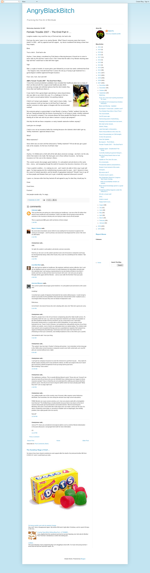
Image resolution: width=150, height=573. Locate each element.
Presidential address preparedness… (110, 165)
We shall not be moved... (106, 124)
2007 (99, 83)
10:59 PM (34, 416)
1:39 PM (34, 222)
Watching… (102, 95)
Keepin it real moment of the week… (110, 167)
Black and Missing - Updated (107, 106)
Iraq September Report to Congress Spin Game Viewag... (109, 178)
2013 (99, 67)
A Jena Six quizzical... (105, 137)
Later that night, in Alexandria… (108, 129)
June (101, 210)
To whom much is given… (106, 175)
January (102, 223)
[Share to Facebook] (54, 200)
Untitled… (31, 543)
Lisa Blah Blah (36, 265)
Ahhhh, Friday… (104, 126)
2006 (99, 226)
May (100, 212)
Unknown (34, 210)
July (100, 207)
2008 (99, 80)
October (101, 90)
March (101, 218)
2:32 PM (34, 237)
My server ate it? (104, 172)
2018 (99, 55)
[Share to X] (52, 200)
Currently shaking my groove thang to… (111, 153)
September (102, 93)
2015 (99, 62)
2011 (99, 73)
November (102, 88)
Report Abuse (101, 234)
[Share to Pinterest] (56, 200)
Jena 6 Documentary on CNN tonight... (110, 134)
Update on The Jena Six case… (108, 159)
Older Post (85, 440)
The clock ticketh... (104, 113)
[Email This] (47, 200)
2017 (99, 57)
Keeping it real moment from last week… (111, 121)
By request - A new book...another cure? (111, 108)
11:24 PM (34, 433)
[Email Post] (43, 200)
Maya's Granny (36, 228)
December (102, 85)
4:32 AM (34, 338)
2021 (99, 47)
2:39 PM (34, 387)
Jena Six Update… (104, 139)
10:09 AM (34, 369)
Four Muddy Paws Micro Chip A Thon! (110, 111)
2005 (99, 229)
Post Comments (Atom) (42, 443)
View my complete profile (113, 34)
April (100, 215)
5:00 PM (34, 308)
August (101, 205)
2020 (99, 49)
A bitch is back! (103, 199)
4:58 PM (34, 277)
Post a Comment (34, 437)
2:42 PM (34, 259)
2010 (99, 75)
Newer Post (30, 440)
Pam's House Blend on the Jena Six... (110, 131)
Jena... (101, 196)
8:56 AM (34, 352)
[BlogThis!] (49, 200)
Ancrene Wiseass (37, 283)
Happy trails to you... (105, 202)
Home (58, 440)
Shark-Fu (111, 31)
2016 (99, 60)
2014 (99, 65)
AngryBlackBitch (50, 10)
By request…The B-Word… (107, 142)
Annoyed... (102, 170)
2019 (99, 52)
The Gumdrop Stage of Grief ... (38, 450)
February (102, 220)
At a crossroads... (104, 162)
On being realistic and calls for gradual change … (43, 525)
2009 (99, 78)
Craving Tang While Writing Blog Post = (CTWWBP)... (53, 532)
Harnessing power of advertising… (109, 119)
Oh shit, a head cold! (105, 194)
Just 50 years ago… (105, 116)
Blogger (83, 559)
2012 (99, 70)
